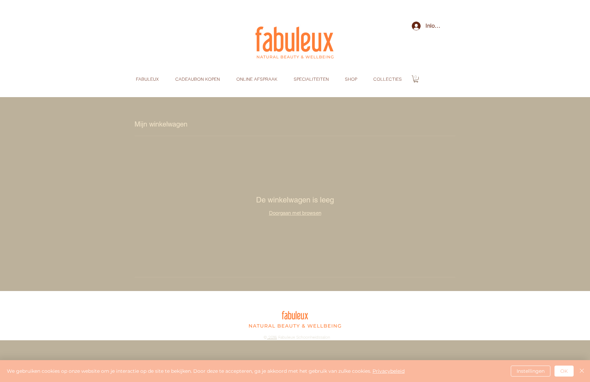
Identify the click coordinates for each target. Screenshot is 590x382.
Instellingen (531, 371)
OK (564, 371)
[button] (416, 79)
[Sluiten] (582, 371)
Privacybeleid (389, 371)
